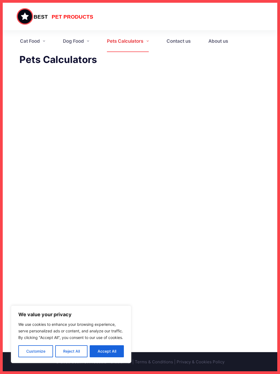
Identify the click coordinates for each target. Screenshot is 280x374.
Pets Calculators (125, 41)
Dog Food (73, 41)
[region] (71, 334)
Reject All (71, 351)
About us (218, 41)
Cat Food (30, 41)
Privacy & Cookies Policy (200, 361)
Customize (35, 351)
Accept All (107, 351)
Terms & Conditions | (156, 361)
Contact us (179, 41)
